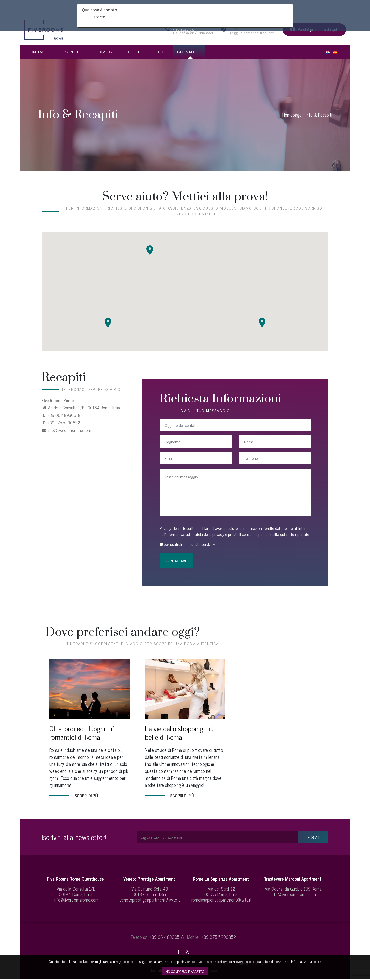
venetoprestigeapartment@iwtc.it (150, 899)
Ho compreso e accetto (185, 971)
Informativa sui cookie (306, 961)
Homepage (37, 52)
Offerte (133, 52)
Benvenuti (69, 52)
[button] (108, 322)
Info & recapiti (190, 52)
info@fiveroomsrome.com (69, 430)
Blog (158, 52)
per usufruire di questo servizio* (189, 544)
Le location (102, 52)
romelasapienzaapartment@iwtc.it (221, 899)
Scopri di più (86, 795)
